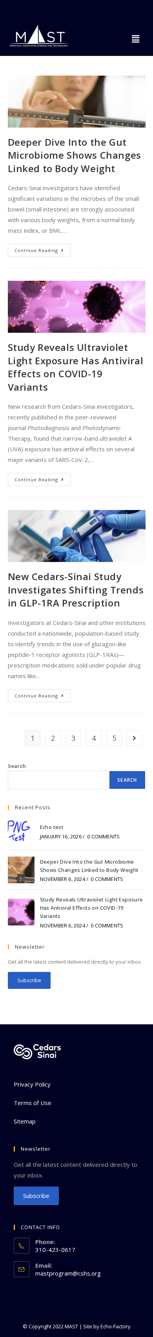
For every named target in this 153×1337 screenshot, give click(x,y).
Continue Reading (43, 248)
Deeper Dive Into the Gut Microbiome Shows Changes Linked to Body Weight (74, 155)
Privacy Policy (32, 1084)
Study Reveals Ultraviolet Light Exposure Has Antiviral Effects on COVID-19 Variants (76, 367)
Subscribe (29, 980)
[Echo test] (21, 831)
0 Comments (103, 836)
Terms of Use (32, 1103)
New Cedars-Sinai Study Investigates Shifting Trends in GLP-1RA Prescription (76, 589)
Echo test (52, 827)
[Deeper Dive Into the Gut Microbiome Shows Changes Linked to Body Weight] (21, 870)
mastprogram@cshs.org (68, 1273)
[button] (135, 38)
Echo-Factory (115, 1326)
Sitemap (25, 1121)
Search (17, 766)
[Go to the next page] (134, 738)
